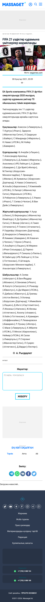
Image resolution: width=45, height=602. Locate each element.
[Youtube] (10, 506)
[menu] (40, 4)
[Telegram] (33, 506)
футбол (5, 360)
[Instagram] (27, 506)
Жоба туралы (22, 519)
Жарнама (22, 513)
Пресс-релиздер (22, 525)
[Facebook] (22, 506)
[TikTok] (5, 506)
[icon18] (22, 500)
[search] (36, 4)
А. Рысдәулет (24, 353)
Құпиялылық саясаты (22, 543)
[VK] (16, 506)
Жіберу (22, 396)
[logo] (14, 4)
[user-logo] (30, 6)
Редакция (22, 537)
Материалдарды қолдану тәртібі (22, 531)
